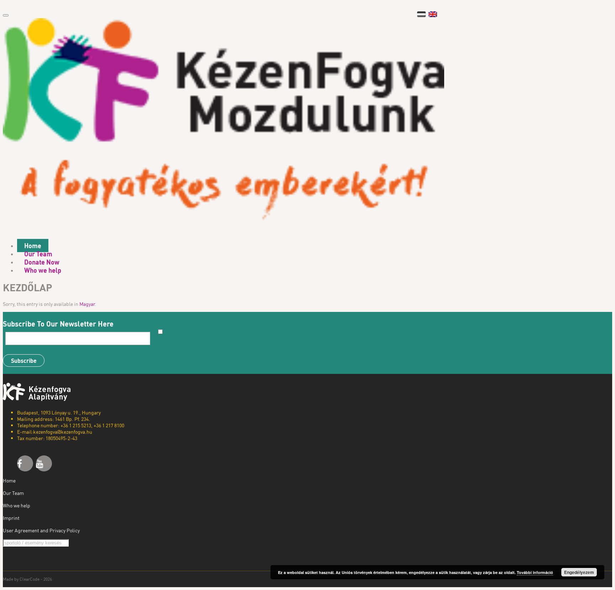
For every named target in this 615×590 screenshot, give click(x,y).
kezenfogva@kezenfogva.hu (62, 431)
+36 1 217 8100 (109, 425)
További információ (535, 572)
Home (32, 245)
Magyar (87, 304)
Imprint (11, 518)
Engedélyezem (579, 572)
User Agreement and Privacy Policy (41, 530)
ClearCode (30, 579)
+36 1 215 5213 (76, 425)
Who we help (42, 270)
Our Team (38, 254)
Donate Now (41, 262)
